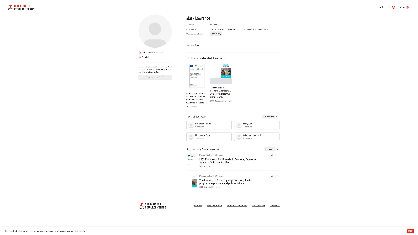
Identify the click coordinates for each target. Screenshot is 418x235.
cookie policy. (79, 231)
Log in (381, 7)
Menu (402, 7)
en (389, 7)
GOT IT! (410, 231)
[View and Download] (276, 155)
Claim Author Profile (155, 77)
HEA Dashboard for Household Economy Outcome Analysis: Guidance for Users (240, 29)
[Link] (203, 66)
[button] (214, 205)
